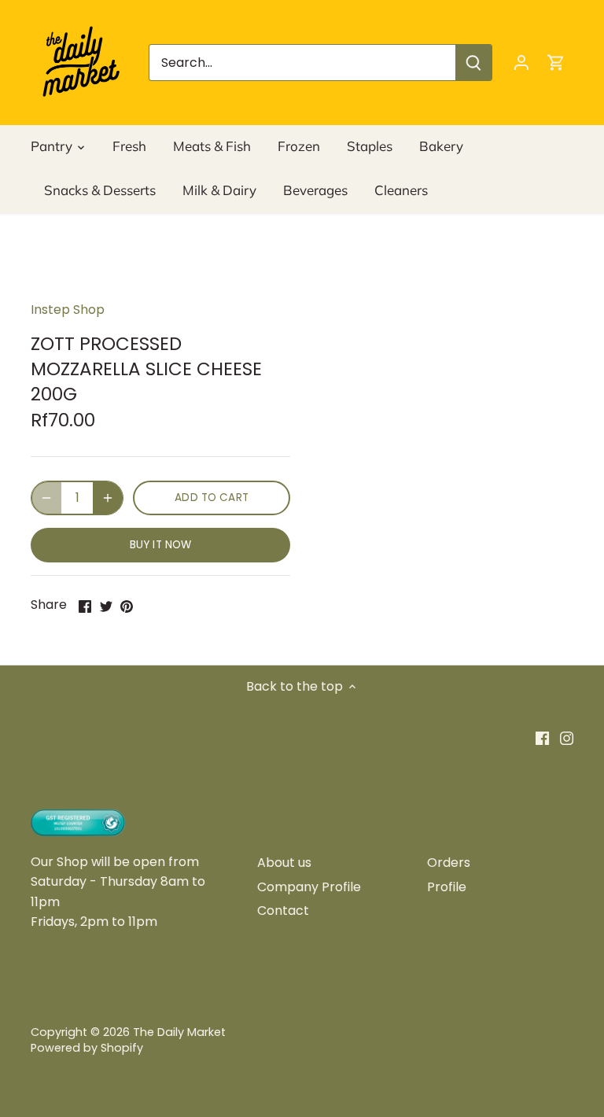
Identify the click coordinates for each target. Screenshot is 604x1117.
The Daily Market (179, 1032)
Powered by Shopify (87, 1048)
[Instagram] (566, 738)
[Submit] (473, 62)
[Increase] (108, 497)
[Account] (521, 62)
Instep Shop (68, 309)
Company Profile (309, 887)
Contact (283, 910)
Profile (446, 887)
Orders (448, 862)
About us (284, 862)
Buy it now (160, 544)
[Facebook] (542, 738)
